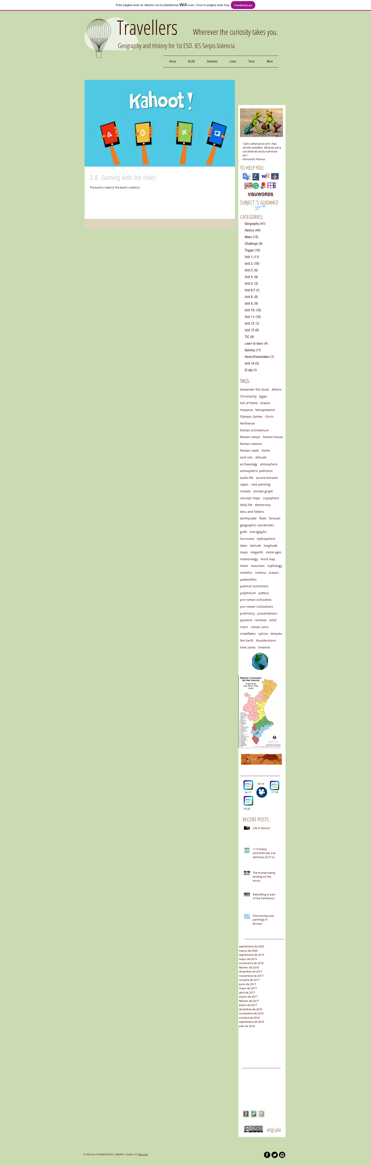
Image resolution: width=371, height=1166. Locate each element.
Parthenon (247, 423)
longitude (270, 545)
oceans (274, 573)
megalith (257, 552)
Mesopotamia (265, 410)
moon (244, 566)
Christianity (248, 396)
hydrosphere (266, 539)
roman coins (260, 627)
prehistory (247, 613)
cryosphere (271, 498)
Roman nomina (251, 444)
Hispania (246, 410)
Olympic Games (251, 416)
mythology (274, 566)
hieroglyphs (258, 532)
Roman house (273, 437)
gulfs (243, 532)
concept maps (250, 498)
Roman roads (249, 450)
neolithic (246, 573)
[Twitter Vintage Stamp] (253, 1114)
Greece (265, 403)
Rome (266, 450)
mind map (267, 559)
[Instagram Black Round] (282, 1155)
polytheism (248, 593)
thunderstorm (266, 640)
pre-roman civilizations (256, 606)
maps (244, 552)
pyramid (246, 620)
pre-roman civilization (256, 600)
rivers (244, 627)
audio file (246, 478)
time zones (248, 647)
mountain (258, 566)
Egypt (263, 396)
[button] (212, 61)
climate (245, 491)
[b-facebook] (267, 1155)
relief (273, 620)
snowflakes (248, 634)
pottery (263, 593)
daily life (246, 505)
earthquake (248, 518)
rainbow (260, 620)
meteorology (249, 559)
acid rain (246, 457)
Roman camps (250, 437)
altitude (260, 457)
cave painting (260, 484)
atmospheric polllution (256, 471)
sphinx (263, 634)
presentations (267, 613)
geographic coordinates (257, 525)
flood (262, 518)
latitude (255, 545)
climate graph (263, 491)
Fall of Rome (249, 403)
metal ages (273, 552)
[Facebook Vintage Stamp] (246, 1114)
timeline (264, 647)
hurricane (247, 539)
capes (244, 484)
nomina (260, 573)
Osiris (269, 416)
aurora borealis (267, 478)
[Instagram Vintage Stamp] (261, 1114)
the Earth (246, 640)
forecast (274, 518)
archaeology (248, 464)
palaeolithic (248, 579)
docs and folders (252, 512)
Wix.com (143, 1154)
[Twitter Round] (274, 1155)
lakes (243, 545)
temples (276, 634)
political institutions (254, 586)
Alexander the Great (254, 389)
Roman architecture (254, 430)
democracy (263, 505)
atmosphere (268, 464)
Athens (277, 389)
